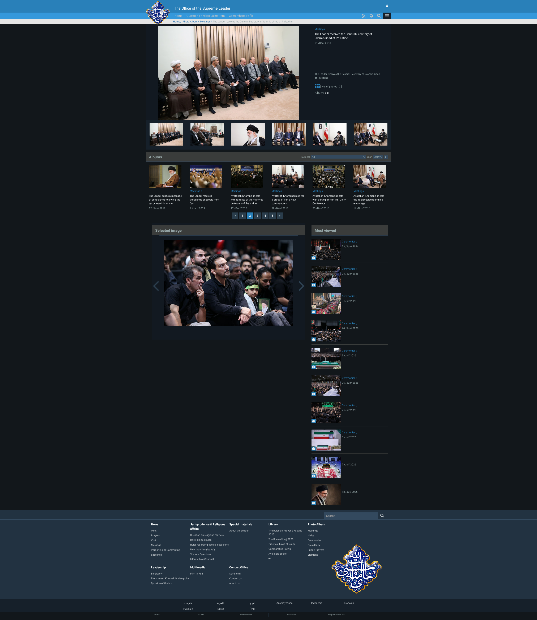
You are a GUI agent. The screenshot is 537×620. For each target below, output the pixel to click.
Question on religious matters (205, 15)
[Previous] (235, 215)
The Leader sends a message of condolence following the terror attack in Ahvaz (165, 199)
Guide (201, 614)
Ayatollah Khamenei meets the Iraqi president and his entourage (368, 199)
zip (326, 92)
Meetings (205, 21)
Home (178, 15)
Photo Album (190, 21)
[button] (387, 16)
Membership (246, 614)
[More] (317, 86)
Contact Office (238, 567)
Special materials (240, 524)
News (154, 524)
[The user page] (387, 5)
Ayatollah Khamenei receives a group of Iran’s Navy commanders (288, 199)
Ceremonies (348, 241)
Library (273, 524)
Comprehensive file (241, 15)
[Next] (280, 215)
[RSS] (364, 16)
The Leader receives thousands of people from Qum (204, 199)
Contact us (291, 614)
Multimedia (197, 567)
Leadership (158, 567)
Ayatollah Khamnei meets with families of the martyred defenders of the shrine (247, 199)
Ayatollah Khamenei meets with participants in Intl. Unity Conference (329, 199)
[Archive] (288, 558)
